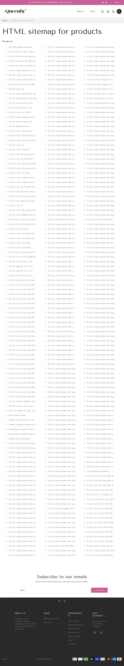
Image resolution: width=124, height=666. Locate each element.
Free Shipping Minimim (98, 471)
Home (4, 21)
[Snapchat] (106, 2)
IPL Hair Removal (51, 619)
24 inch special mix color (21, 103)
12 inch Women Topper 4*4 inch (101, 79)
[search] (102, 11)
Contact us (72, 644)
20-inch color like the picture (22, 163)
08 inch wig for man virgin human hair (27, 52)
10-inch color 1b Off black (21, 159)
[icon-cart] (113, 11)
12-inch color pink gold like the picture (27, 238)
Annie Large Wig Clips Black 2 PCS (26, 448)
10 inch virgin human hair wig (22, 98)
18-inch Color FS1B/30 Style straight (26, 135)
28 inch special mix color (21, 121)
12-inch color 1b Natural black (23, 187)
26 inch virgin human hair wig (22, 476)
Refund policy (73, 629)
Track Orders (73, 621)
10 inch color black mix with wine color (105, 499)
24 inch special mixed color (22, 280)
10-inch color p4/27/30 (19, 112)
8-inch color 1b (16, 205)
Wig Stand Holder (17, 415)
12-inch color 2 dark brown (21, 182)
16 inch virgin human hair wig (61, 448)
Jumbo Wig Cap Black (19, 438)
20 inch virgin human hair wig (62, 261)
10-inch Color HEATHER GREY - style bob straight (32, 224)
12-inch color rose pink (19, 243)
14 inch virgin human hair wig (61, 513)
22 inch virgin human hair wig (62, 173)
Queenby (47, 659)
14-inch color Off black (19, 173)
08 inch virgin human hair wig (101, 415)
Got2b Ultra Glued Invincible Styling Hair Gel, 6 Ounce (35, 443)
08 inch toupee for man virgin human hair (28, 410)
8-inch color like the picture (22, 154)
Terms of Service (75, 636)
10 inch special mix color (20, 107)
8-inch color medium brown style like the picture (32, 177)
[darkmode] (119, 11)
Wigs (92, 11)
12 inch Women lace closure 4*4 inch (104, 93)
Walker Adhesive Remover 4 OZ (24, 424)
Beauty (80, 11)
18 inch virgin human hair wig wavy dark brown (30, 70)
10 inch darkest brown (19, 126)
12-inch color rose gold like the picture (27, 233)
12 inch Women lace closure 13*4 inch (104, 98)
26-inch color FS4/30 (19, 149)
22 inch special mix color (21, 271)
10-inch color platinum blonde (23, 117)
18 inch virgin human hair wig (61, 368)
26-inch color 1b (16, 145)
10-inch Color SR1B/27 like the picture (26, 215)
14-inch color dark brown (20, 131)
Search (71, 640)
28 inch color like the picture (22, 210)
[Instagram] (103, 2)
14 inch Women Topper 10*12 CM (63, 508)
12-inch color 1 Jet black (20, 247)
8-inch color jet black (19, 229)
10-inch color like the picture (22, 196)
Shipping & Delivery (76, 625)
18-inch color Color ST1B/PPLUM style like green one (34, 257)
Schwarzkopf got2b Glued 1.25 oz (24, 429)
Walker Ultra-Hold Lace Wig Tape (25, 420)
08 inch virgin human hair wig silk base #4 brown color (35, 75)
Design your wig (16, 89)
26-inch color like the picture (22, 140)
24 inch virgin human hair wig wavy (25, 79)
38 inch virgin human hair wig (22, 471)
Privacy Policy (73, 632)
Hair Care (48, 622)
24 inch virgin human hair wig (22, 452)
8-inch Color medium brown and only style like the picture (36, 252)
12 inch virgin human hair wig (22, 93)
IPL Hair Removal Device (20, 47)
